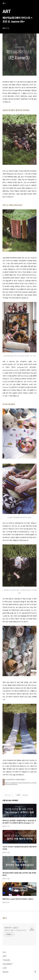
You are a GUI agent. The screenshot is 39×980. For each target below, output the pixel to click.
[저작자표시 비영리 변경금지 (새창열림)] (25, 795)
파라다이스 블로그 (11, 927)
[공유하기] (9, 795)
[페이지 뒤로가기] (4, 3)
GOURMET (8, 964)
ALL (4, 952)
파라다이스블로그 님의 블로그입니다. (15, 930)
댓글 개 (4, 918)
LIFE (5, 968)
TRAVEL (6, 960)
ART (6, 11)
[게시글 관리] (11, 795)
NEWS (5, 972)
